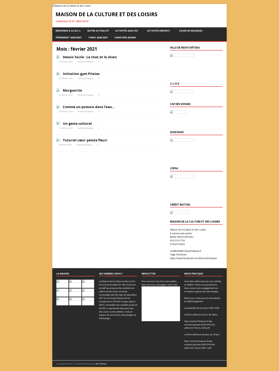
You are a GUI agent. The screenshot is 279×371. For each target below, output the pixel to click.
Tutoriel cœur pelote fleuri (85, 140)
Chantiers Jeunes (125, 37)
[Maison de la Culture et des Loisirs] (71, 5)
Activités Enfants (158, 30)
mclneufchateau (86, 61)
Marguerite (72, 90)
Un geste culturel (77, 123)
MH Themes (101, 363)
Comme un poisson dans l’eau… (89, 107)
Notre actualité (98, 30)
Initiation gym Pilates (81, 73)
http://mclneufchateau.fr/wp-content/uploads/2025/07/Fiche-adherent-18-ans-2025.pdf (199, 324)
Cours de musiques (190, 30)
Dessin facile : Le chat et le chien (90, 57)
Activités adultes (126, 30)
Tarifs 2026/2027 (98, 37)
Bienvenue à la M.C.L (68, 30)
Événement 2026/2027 (69, 37)
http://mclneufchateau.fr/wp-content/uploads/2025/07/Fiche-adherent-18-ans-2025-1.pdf (199, 344)
